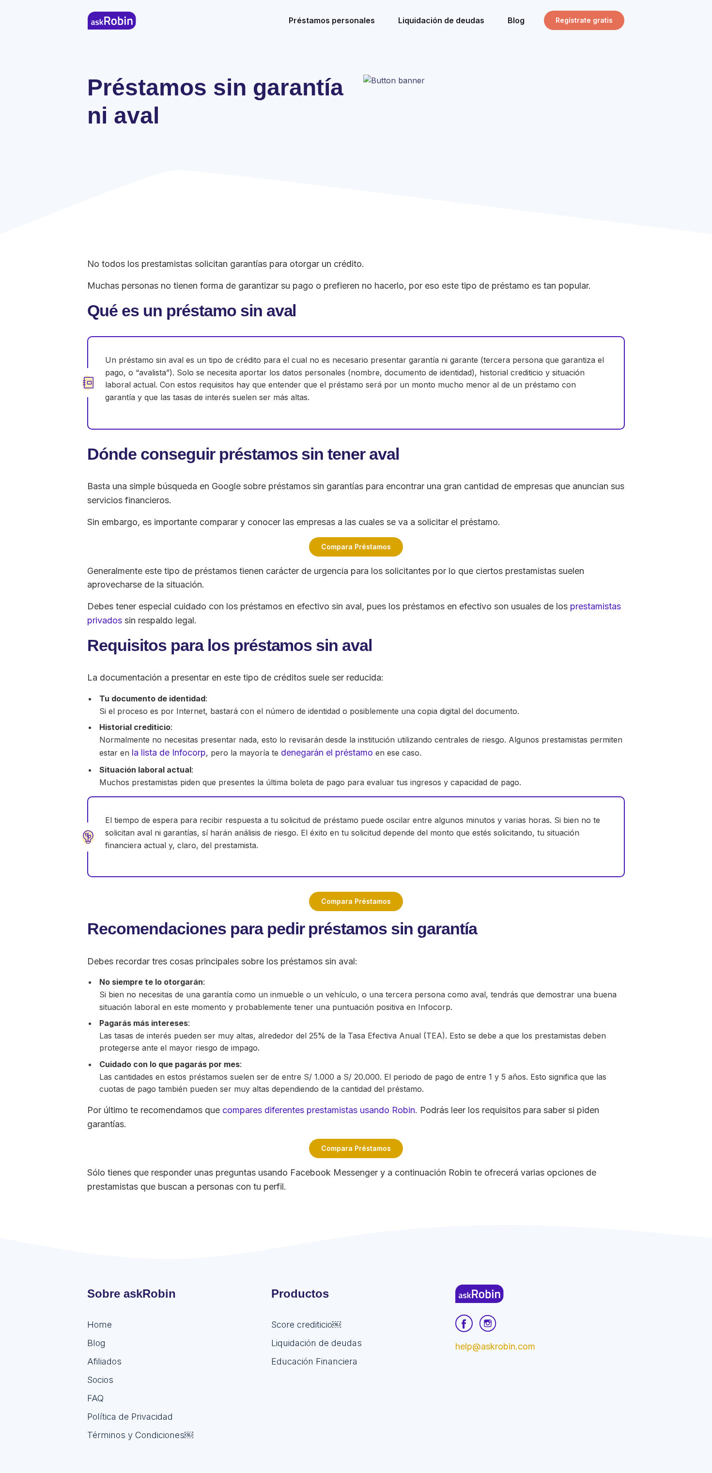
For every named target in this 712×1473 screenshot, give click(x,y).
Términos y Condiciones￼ (140, 1435)
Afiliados (104, 1361)
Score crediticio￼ (306, 1324)
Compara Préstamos (356, 547)
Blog (96, 1343)
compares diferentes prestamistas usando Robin (318, 1110)
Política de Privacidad (130, 1416)
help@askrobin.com (495, 1346)
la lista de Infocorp (169, 752)
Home (99, 1324)
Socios (100, 1380)
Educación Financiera (314, 1361)
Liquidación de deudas (316, 1343)
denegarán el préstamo (327, 752)
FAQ (95, 1398)
